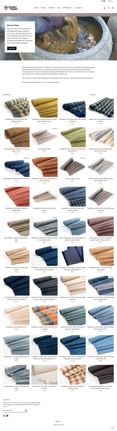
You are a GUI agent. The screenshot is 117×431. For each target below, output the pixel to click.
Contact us (79, 8)
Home (36, 8)
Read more (12, 48)
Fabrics (43, 8)
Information (67, 8)
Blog (58, 8)
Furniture (51, 8)
